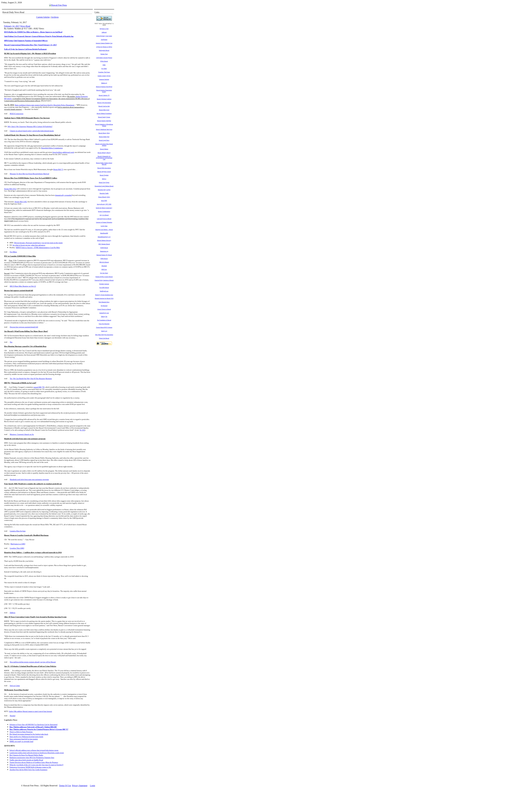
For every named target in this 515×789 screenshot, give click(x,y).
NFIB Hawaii (104, 258)
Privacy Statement (79, 785)
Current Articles (43, 17)
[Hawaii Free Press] (58, 5)
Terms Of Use (65, 785)
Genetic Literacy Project (104, 75)
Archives (55, 17)
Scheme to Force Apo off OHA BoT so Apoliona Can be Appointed (33, 725)
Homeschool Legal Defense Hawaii (104, 186)
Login (92, 785)
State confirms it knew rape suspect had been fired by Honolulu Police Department (44, 105)
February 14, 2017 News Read (17, 26)
